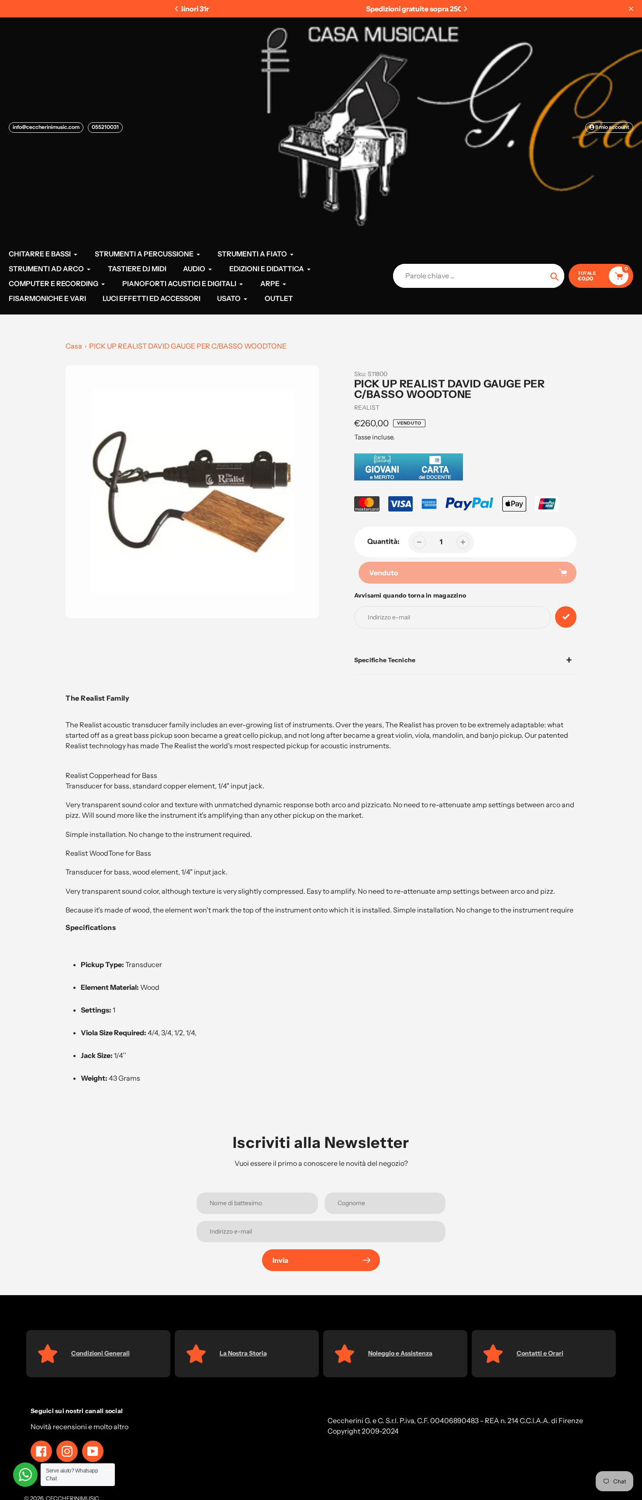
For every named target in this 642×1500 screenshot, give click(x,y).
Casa (74, 346)
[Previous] (177, 8)
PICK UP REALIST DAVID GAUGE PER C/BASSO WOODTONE (187, 346)
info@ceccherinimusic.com (46, 127)
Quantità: (383, 541)
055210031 (105, 127)
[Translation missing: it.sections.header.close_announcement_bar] (631, 8)
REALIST (367, 407)
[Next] (465, 8)
